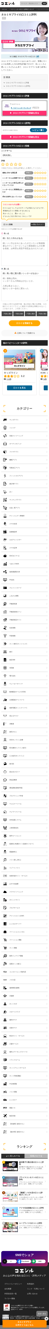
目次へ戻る (42, 1314)
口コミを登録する (24, 323)
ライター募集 (9, 1298)
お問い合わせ (32, 1294)
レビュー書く (38, 130)
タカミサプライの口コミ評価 (17, 83)
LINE (40, 1261)
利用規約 (30, 1284)
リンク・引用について (36, 1289)
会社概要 (7, 1289)
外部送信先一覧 (10, 1294)
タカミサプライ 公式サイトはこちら (24, 1323)
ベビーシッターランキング (22, 108)
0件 (37, 56)
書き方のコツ (38, 224)
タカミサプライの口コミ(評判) (18, 86)
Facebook (25, 1261)
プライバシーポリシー (13, 1284)
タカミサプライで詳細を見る (25, 113)
